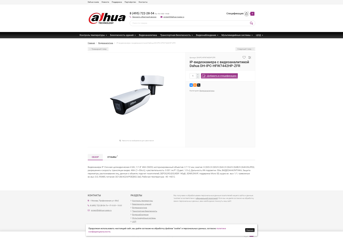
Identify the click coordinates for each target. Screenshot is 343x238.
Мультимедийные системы (236, 35)
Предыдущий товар (99, 49)
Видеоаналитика (148, 35)
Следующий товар (244, 49)
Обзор (95, 157)
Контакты (143, 2)
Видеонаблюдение (206, 35)
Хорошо (249, 230)
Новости (105, 2)
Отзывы (112, 156)
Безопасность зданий (122, 35)
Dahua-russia (93, 2)
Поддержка (117, 2)
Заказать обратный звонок (144, 17)
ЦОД (258, 35)
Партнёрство (130, 2)
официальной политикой (207, 198)
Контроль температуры (92, 35)
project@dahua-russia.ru (173, 17)
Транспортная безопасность (175, 35)
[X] (198, 85)
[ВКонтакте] (191, 85)
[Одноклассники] (195, 85)
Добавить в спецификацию (221, 75)
